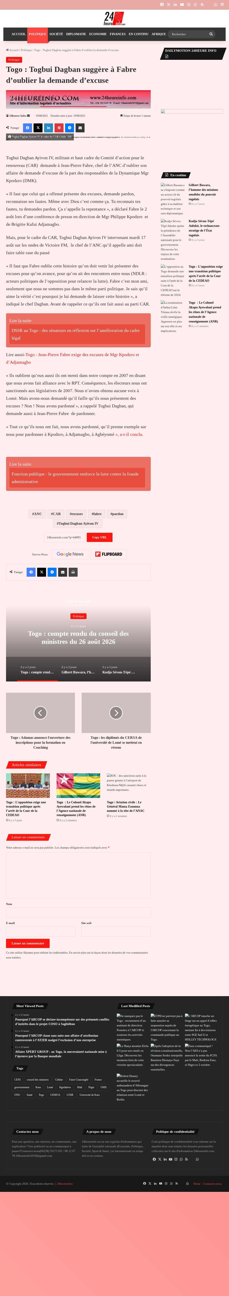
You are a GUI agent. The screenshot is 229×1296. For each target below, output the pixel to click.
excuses (77, 514)
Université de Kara (90, 1094)
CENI (17, 1079)
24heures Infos (17, 115)
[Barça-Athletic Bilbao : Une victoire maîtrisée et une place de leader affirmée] (133, 1055)
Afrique (159, 34)
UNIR (70, 1094)
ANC (38, 514)
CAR (57, 514)
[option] (78, 636)
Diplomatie (76, 34)
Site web (86, 923)
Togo (41, 1094)
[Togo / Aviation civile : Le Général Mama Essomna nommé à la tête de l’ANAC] (129, 785)
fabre (97, 514)
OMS (104, 1087)
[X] (159, 1159)
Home (197, 1183)
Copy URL (99, 537)
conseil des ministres (38, 1079)
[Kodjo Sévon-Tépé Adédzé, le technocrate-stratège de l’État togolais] (173, 240)
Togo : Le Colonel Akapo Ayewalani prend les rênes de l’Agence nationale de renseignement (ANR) (205, 312)
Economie (98, 34)
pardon (117, 514)
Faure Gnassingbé (78, 1079)
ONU (17, 1094)
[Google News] (70, 554)
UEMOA (55, 1094)
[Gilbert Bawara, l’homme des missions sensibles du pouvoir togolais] (173, 199)
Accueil (19, 34)
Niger (91, 1087)
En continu (138, 34)
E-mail (10, 923)
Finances (118, 34)
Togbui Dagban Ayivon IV (79, 523)
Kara (38, 1087)
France (98, 1079)
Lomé (50, 1087)
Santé (29, 1094)
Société (56, 34)
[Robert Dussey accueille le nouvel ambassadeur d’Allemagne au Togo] (133, 1088)
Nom (9, 904)
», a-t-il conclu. (128, 434)
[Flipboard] (109, 554)
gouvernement (21, 1087)
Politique (37, 34)
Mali (79, 1087)
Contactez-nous (212, 1183)
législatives (65, 1087)
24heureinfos (65, 1183)
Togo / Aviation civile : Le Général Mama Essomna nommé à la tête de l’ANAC (125, 806)
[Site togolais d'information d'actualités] (114, 18)
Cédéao (59, 1079)
